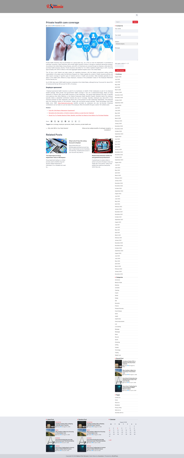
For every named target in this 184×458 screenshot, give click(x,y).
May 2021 (117, 230)
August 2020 (118, 253)
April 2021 (117, 232)
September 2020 (119, 250)
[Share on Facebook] (51, 121)
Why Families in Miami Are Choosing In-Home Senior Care (129, 372)
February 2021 (118, 237)
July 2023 (117, 165)
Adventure (117, 279)
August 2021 (118, 222)
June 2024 (117, 141)
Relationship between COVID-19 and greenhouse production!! (102, 156)
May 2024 (117, 144)
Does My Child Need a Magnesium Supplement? (62, 110)
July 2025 (117, 108)
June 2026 (117, 82)
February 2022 (118, 206)
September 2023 (119, 159)
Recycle (117, 337)
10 (109, 430)
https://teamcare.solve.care (65, 103)
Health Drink (118, 318)
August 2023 (118, 162)
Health (72, 124)
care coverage (54, 124)
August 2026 (118, 76)
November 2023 (119, 154)
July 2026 (117, 79)
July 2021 (117, 224)
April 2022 (117, 204)
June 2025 (117, 110)
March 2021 (118, 235)
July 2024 (117, 139)
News (116, 334)
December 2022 (119, 183)
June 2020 (117, 258)
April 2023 (117, 172)
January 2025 (118, 123)
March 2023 (118, 175)
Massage (117, 329)
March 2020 (118, 266)
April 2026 (117, 87)
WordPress (115, 456)
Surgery (117, 347)
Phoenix (125, 365)
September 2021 (119, 219)
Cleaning (117, 290)
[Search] (137, 15)
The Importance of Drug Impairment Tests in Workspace (55, 156)
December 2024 (119, 126)
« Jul (110, 440)
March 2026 (118, 89)
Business (117, 285)
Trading (117, 352)
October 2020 (118, 248)
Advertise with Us (119, 412)
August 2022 (118, 193)
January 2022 (118, 209)
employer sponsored (64, 124)
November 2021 (119, 214)
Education (117, 303)
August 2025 (118, 105)
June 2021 (117, 227)
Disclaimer (117, 405)
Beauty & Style (118, 282)
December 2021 (119, 211)
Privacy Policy (118, 407)
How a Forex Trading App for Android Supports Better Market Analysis (130, 387)
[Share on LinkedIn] (58, 121)
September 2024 (119, 133)
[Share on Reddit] (68, 121)
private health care (86, 124)
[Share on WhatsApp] (62, 121)
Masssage (117, 331)
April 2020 (117, 263)
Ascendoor (101, 456)
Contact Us (117, 397)
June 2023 (117, 167)
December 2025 (119, 95)
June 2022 (117, 198)
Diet (116, 300)
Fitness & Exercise (119, 308)
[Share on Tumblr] (72, 121)
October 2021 (118, 217)
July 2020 (117, 255)
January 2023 (118, 180)
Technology (117, 350)
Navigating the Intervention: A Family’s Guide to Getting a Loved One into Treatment (71, 113)
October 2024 (118, 131)
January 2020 (118, 271)
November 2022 (119, 185)
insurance (77, 124)
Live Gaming (118, 326)
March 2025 (118, 118)
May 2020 (117, 261)
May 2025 (117, 113)
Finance (117, 305)
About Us (117, 402)
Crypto (116, 292)
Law (116, 324)
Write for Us (118, 410)
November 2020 (119, 245)
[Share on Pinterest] (65, 121)
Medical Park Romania (82, 456)
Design (116, 298)
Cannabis (117, 287)
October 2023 (118, 157)
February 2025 (118, 120)
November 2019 (119, 274)
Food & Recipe (118, 311)
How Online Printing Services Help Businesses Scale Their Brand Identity (130, 379)
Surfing (116, 344)
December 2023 (119, 152)
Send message (120, 70)
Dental (116, 295)
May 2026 (117, 84)
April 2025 (117, 115)
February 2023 (118, 178)
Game (116, 313)
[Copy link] (79, 121)
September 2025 (119, 102)
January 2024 (118, 149)
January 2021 (118, 240)
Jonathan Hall (50, 25)
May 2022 (117, 201)
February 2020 (118, 268)
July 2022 (117, 196)
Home (116, 400)
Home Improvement (119, 321)
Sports (116, 339)
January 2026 (118, 92)
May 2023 (117, 170)
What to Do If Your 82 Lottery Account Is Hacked (78, 142)
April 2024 (117, 146)
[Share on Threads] (75, 121)
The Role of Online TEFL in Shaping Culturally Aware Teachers (129, 362)
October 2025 (118, 100)
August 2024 (118, 136)
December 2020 (119, 242)
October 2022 (118, 188)
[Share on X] (55, 121)
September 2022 (119, 191)
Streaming (117, 342)
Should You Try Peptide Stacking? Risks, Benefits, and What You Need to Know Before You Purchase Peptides (78, 115)
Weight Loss (118, 355)
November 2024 (119, 128)
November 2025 (119, 97)
